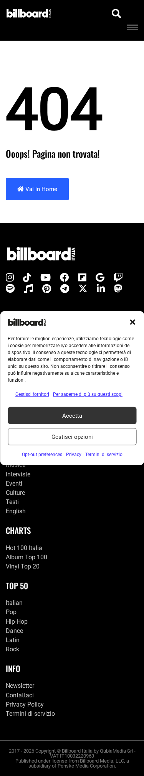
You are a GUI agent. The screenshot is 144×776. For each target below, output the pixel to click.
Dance (14, 630)
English (16, 511)
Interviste (18, 474)
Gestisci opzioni (72, 436)
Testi (12, 502)
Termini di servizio (30, 713)
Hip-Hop (17, 621)
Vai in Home (40, 189)
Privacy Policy (25, 704)
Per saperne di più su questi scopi (87, 394)
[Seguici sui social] (10, 278)
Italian (14, 602)
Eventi (14, 483)
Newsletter (20, 685)
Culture (15, 492)
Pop (11, 612)
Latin (13, 640)
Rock (12, 649)
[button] (132, 322)
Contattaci (20, 695)
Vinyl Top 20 (23, 566)
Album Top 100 (26, 557)
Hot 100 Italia (24, 548)
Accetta (72, 415)
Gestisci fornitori (32, 394)
